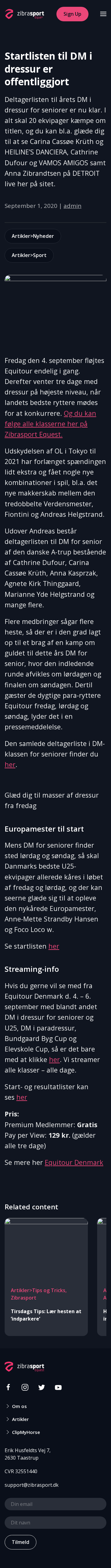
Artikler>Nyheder (33, 236)
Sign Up (72, 14)
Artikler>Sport (29, 255)
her (10, 764)
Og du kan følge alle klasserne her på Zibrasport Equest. (50, 424)
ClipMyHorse (26, 1432)
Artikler (20, 1419)
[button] (103, 14)
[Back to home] (24, 14)
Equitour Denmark (74, 1162)
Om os (19, 1406)
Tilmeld (20, 1542)
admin (72, 205)
